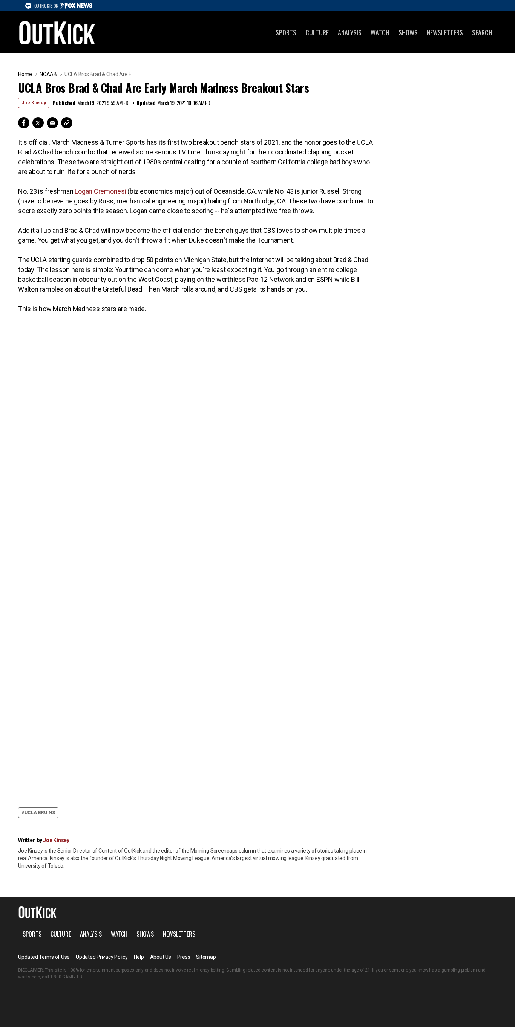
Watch (380, 32)
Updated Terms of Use (44, 957)
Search (482, 32)
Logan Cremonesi (100, 191)
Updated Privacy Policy (102, 957)
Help (139, 957)
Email (52, 122)
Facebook (23, 122)
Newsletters (445, 32)
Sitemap (206, 957)
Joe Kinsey (33, 102)
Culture (317, 32)
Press (183, 957)
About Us (160, 957)
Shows (408, 32)
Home (25, 74)
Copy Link (66, 122)
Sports (286, 32)
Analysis (350, 32)
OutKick (57, 32)
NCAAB (48, 74)
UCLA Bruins (40, 812)
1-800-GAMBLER (66, 977)
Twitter (38, 122)
